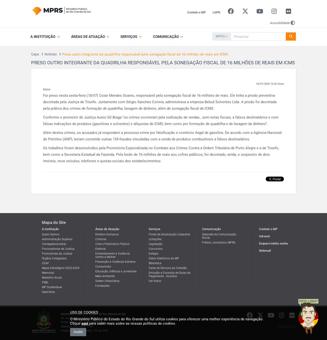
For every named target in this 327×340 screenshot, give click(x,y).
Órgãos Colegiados (54, 258)
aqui (85, 323)
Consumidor (103, 266)
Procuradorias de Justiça (58, 249)
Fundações (102, 285)
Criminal (100, 239)
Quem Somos (50, 234)
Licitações (155, 239)
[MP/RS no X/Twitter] (245, 12)
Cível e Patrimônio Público (112, 244)
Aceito (78, 332)
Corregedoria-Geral (54, 244)
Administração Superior (57, 239)
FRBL (45, 282)
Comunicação (166, 37)
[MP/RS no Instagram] (274, 12)
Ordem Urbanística (107, 281)
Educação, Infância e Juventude (115, 271)
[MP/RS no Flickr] (288, 12)
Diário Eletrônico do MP (164, 258)
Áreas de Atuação (88, 37)
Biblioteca (155, 263)
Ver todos (155, 281)
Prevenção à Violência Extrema (115, 261)
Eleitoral (100, 249)
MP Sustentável (52, 287)
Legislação (156, 244)
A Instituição (43, 37)
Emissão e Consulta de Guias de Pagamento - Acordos (169, 274)
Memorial (48, 272)
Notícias (51, 54)
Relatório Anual (52, 277)
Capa (35, 54)
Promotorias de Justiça (57, 253)
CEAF (45, 263)
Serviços (129, 37)
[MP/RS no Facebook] (231, 12)
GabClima (48, 292)
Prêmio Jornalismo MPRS (218, 242)
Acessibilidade (280, 23)
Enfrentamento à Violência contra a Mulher (112, 255)
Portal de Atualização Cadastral (169, 234)
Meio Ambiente (105, 276)
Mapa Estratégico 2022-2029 (60, 268)
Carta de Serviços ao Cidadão (168, 268)
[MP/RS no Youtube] (259, 12)
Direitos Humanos (107, 234)
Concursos (156, 249)
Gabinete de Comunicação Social (219, 236)
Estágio (153, 253)
